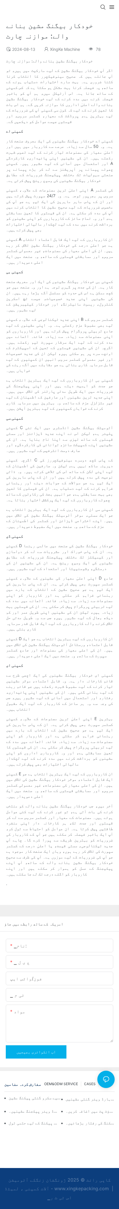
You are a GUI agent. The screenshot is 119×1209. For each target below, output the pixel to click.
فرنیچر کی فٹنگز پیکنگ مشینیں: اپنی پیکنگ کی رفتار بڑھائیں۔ (90, 1122)
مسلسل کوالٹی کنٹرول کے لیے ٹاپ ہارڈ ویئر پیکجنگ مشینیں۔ (33, 1111)
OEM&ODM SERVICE (61, 1084)
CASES (90, 1084)
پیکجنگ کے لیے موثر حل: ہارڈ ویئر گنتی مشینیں (90, 1098)
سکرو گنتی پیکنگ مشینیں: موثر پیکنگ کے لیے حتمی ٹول (33, 1122)
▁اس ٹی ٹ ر (59, 1197)
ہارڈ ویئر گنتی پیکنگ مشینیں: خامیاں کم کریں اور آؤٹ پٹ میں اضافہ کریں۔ (90, 1111)
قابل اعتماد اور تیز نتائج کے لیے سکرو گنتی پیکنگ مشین (35, 1097)
